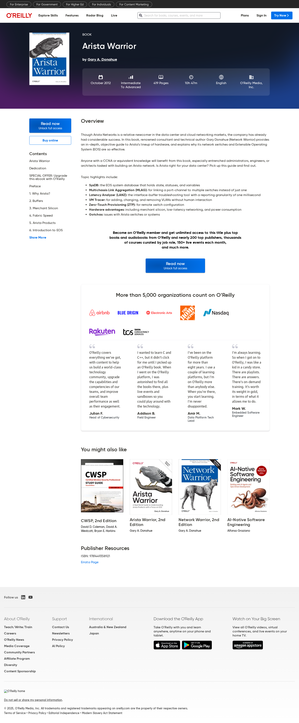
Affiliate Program (17, 658)
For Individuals (101, 4)
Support (59, 618)
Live (114, 15)
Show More (37, 237)
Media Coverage (16, 646)
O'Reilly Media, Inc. (251, 85)
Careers (10, 633)
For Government (47, 4)
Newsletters (61, 633)
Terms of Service (15, 713)
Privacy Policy (62, 640)
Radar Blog (94, 15)
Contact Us (60, 627)
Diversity (10, 665)
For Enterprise (19, 4)
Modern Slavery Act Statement (102, 713)
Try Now (280, 15)
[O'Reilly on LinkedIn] (23, 597)
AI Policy (58, 646)
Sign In (261, 15)
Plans (245, 15)
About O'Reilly (17, 618)
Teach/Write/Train (18, 627)
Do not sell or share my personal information (33, 700)
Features (72, 15)
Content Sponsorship (20, 671)
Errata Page (89, 562)
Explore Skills (48, 15)
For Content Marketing (134, 4)
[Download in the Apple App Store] (167, 648)
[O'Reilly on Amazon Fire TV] (247, 648)
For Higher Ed (75, 4)
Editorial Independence (64, 713)
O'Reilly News (14, 640)
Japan (94, 633)
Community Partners (19, 652)
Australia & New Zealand (107, 627)
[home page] (19, 15)
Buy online (50, 140)
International (101, 618)
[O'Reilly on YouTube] (30, 597)
